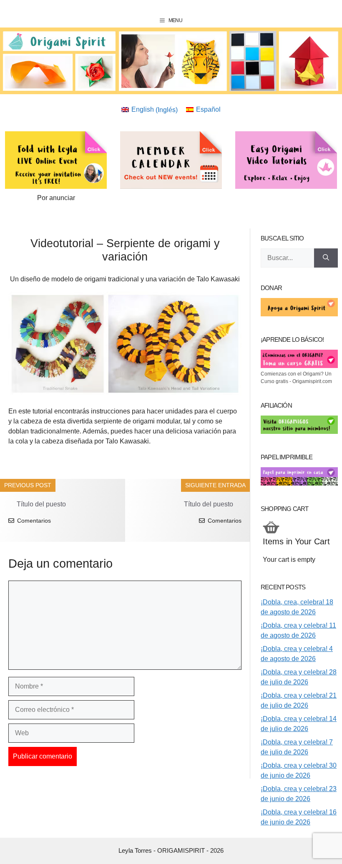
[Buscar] (326, 258)
